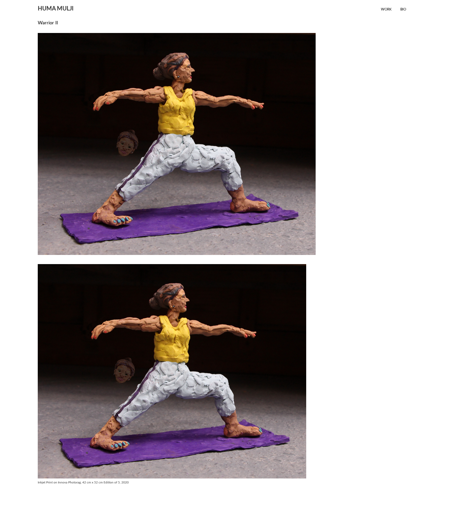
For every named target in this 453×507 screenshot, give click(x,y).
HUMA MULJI (56, 9)
